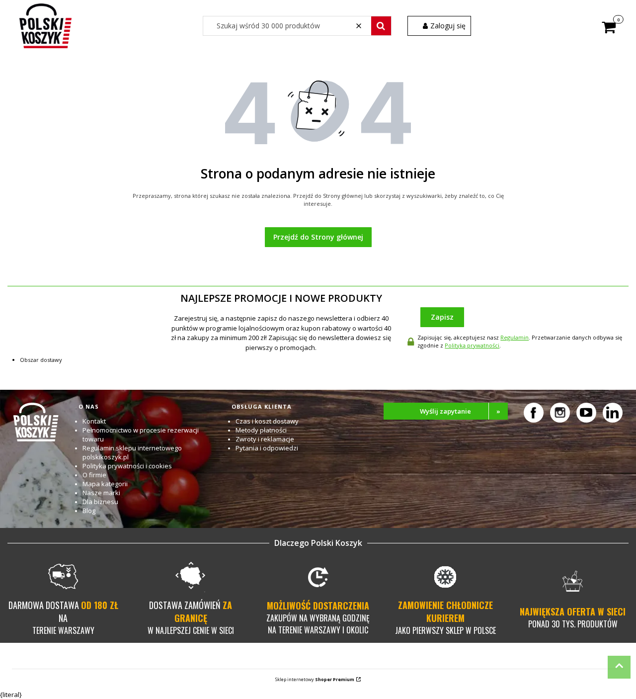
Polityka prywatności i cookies (127, 465)
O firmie (94, 474)
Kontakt (94, 421)
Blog (88, 510)
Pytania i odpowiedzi (267, 447)
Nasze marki (101, 492)
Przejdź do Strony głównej (318, 237)
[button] (381, 25)
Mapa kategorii (105, 483)
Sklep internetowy (314, 679)
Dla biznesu (100, 501)
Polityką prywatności (472, 345)
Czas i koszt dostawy (267, 421)
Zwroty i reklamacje (265, 439)
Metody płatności (261, 430)
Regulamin (514, 337)
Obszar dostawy (41, 359)
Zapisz (442, 317)
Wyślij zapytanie (460, 411)
